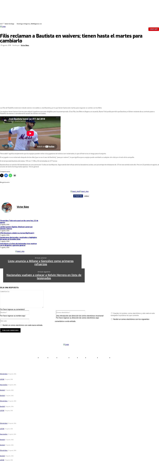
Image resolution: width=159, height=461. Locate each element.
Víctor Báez (25, 45)
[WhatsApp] (54, 23)
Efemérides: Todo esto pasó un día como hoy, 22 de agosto (20, 371)
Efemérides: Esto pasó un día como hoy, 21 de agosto (18, 399)
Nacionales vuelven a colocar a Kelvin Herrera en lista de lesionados (43, 277)
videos (86, 196)
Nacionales (3, 385)
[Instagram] (48, 23)
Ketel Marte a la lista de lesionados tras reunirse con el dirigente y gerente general (29, 393)
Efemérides (3, 374)
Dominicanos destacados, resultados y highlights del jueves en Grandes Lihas (27, 388)
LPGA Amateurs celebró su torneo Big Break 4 (16, 382)
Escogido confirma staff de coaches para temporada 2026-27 (21, 408)
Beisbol (2, 390)
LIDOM (2, 379)
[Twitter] (51, 23)
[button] (132, 29)
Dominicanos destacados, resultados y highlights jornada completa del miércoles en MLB (31, 404)
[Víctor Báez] (8, 207)
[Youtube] (57, 23)
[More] (73, 45)
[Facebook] (45, 23)
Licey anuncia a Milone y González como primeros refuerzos (41, 263)
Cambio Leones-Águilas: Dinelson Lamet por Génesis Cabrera (21, 377)
